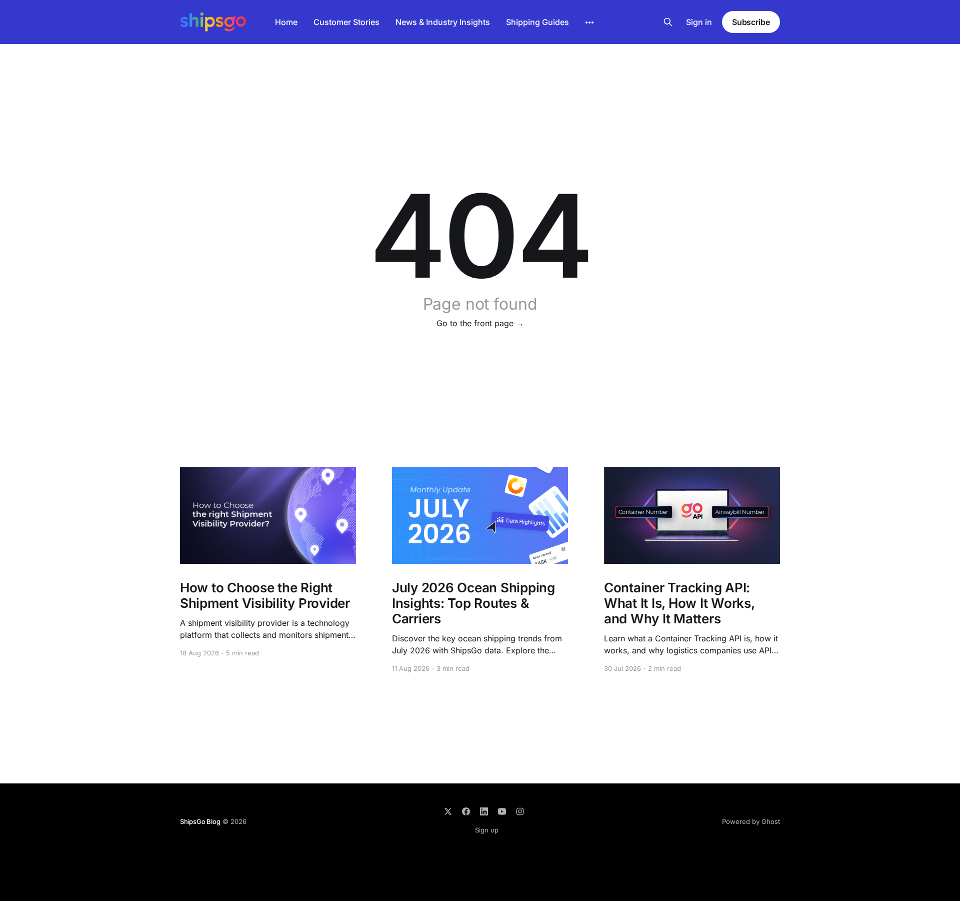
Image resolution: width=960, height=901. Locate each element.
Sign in (699, 22)
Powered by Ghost (751, 821)
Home (286, 22)
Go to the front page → (480, 323)
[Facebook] (466, 811)
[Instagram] (520, 811)
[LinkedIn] (484, 811)
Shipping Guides (537, 22)
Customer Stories (347, 22)
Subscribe (751, 22)
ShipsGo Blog (200, 821)
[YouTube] (502, 811)
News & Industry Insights (443, 22)
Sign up (486, 830)
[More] (589, 22)
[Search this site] (668, 22)
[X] (448, 811)
